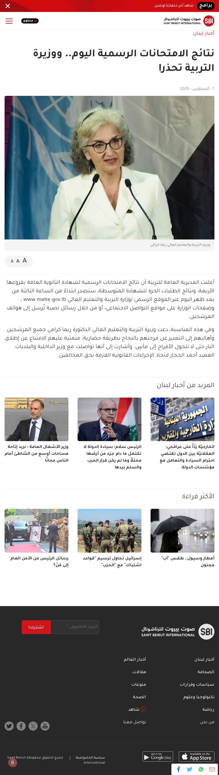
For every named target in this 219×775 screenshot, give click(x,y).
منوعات (138, 685)
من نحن (207, 722)
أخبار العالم (135, 660)
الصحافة (206, 672)
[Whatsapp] (201, 769)
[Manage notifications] (12, 762)
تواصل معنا (134, 722)
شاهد (134, 710)
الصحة (139, 697)
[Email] (212, 769)
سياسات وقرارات (197, 685)
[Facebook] (179, 769)
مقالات (139, 672)
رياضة (208, 710)
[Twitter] (190, 769)
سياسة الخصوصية (90, 758)
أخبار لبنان (203, 33)
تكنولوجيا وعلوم (198, 697)
